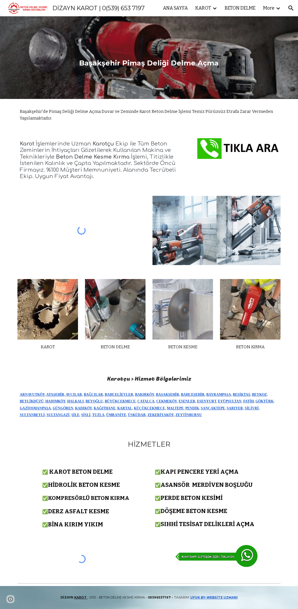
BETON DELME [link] (240, 8)
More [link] (268, 8)
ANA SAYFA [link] (175, 8)
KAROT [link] (203, 8)
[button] (291, 8)
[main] (148, 58)
